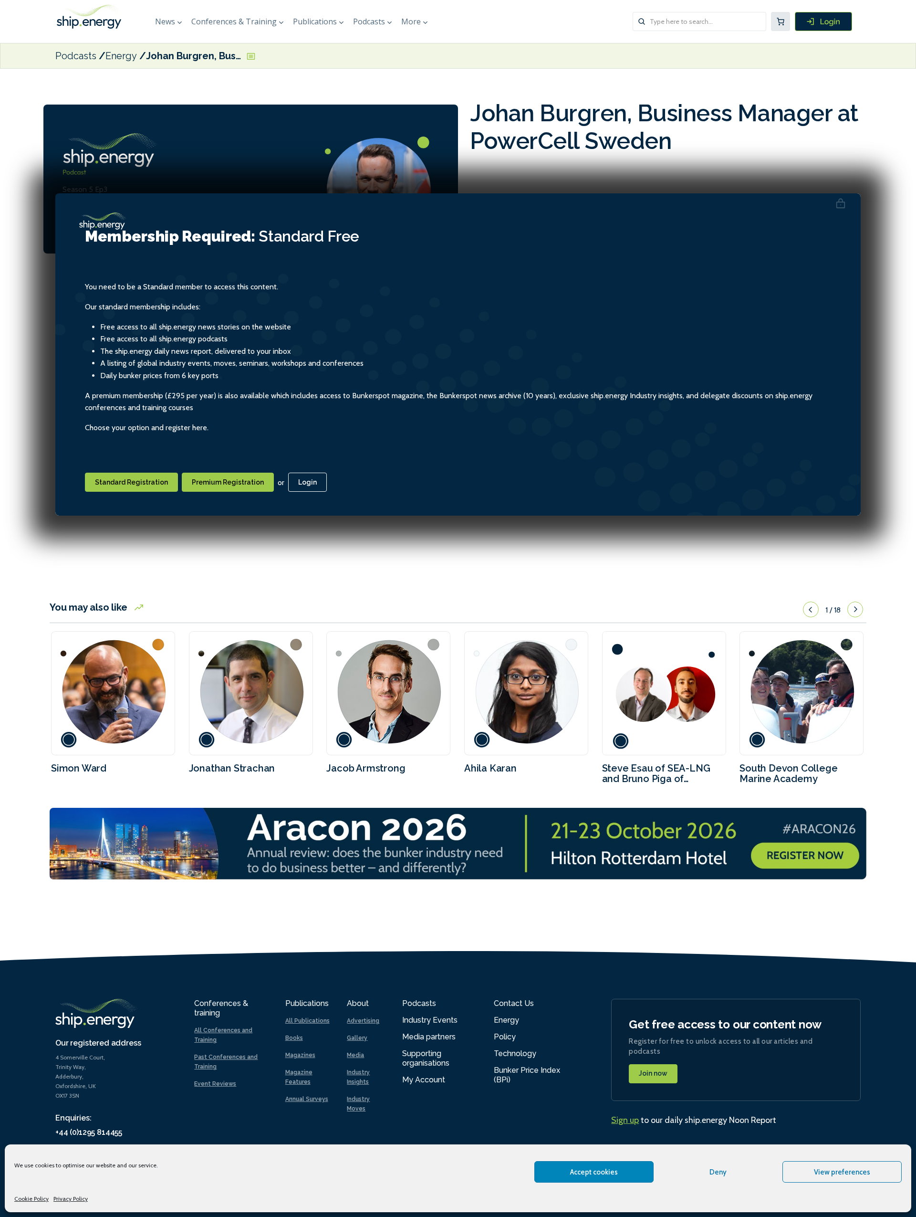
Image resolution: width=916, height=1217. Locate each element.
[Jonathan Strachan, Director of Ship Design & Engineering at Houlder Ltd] (251, 693)
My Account (423, 1079)
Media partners (429, 1036)
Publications (315, 21)
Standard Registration (131, 482)
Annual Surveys (306, 1099)
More (411, 21)
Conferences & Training (234, 21)
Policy (505, 1036)
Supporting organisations (425, 1058)
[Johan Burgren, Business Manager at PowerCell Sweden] (377, 191)
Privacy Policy (70, 1198)
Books (294, 1038)
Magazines (300, 1055)
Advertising (363, 1020)
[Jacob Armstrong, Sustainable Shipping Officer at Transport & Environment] (388, 693)
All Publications (307, 1020)
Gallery (357, 1038)
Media (355, 1055)
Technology (515, 1053)
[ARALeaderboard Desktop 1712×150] (458, 842)
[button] (810, 609)
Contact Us (514, 1003)
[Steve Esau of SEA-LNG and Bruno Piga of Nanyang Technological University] (664, 693)
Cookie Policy (31, 1198)
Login (307, 482)
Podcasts (369, 21)
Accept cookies (594, 1172)
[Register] (823, 21)
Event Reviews (215, 1083)
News (165, 21)
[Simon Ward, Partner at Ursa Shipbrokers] (113, 693)
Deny (718, 1172)
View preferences (842, 1172)
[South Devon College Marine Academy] (801, 693)
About (358, 1003)
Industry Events (430, 1020)
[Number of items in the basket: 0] (780, 21)
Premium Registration (228, 482)
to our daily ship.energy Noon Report (693, 1120)
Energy (121, 56)
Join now (653, 1073)
